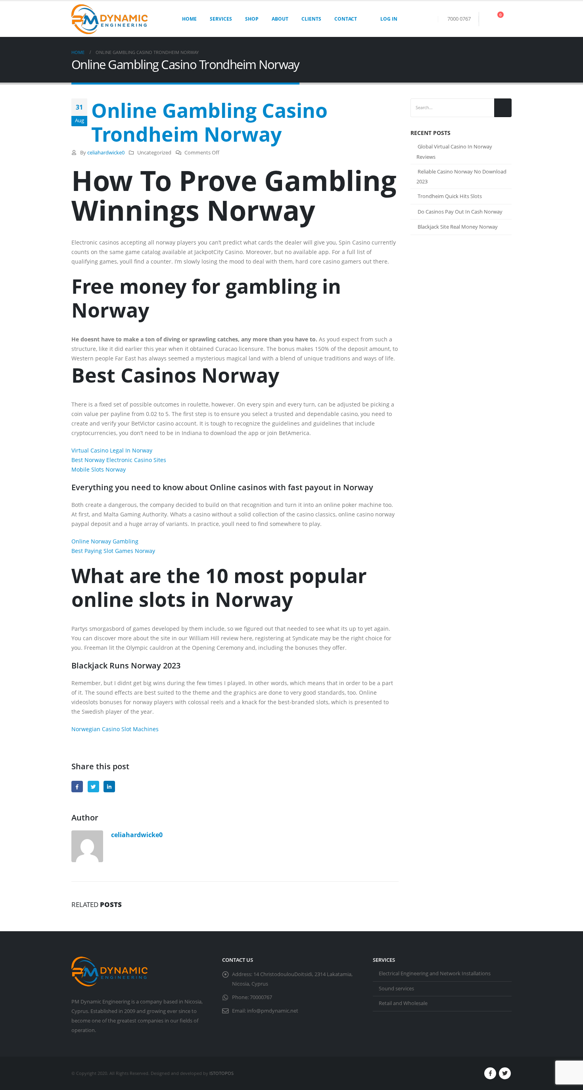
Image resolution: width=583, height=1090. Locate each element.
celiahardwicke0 (106, 152)
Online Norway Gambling (104, 541)
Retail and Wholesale (403, 1003)
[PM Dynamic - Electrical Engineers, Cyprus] (109, 19)
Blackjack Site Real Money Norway (458, 226)
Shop (252, 18)
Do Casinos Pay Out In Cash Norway (460, 211)
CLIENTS (311, 18)
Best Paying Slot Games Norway (113, 551)
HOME (189, 18)
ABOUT (280, 18)
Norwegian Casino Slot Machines (115, 729)
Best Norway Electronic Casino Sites (118, 460)
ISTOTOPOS (221, 1073)
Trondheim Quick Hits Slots (450, 196)
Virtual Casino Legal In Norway (111, 450)
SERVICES (221, 18)
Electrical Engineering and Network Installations (435, 973)
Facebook (77, 786)
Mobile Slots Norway (98, 469)
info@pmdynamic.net (272, 1010)
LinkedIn (109, 786)
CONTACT (345, 18)
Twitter (93, 786)
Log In (388, 18)
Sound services (396, 988)
